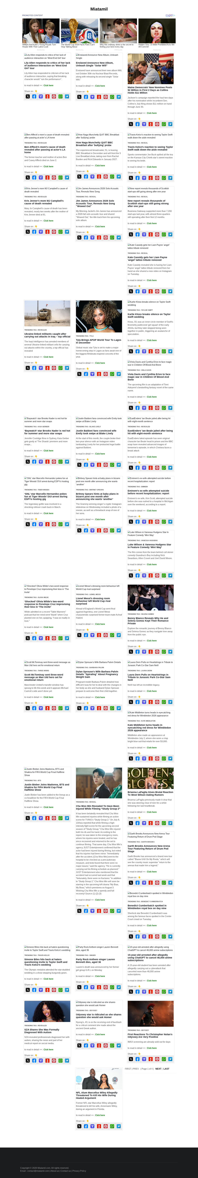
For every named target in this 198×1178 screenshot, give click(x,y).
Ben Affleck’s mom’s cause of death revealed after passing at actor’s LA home (44, 150)
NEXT (158, 1069)
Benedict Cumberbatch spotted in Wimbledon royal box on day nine (147, 907)
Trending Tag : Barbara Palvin (90, 667)
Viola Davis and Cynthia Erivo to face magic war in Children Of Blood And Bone (149, 377)
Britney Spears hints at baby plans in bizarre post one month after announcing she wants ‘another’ (97, 497)
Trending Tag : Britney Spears (90, 490)
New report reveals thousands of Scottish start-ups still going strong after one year (148, 203)
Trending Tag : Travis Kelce (37, 955)
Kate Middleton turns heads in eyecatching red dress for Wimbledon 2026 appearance (149, 728)
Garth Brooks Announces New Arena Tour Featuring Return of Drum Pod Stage (149, 849)
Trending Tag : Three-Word (36, 671)
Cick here (48, 85)
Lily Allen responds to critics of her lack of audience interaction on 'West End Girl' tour (47, 65)
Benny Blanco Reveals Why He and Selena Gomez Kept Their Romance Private (148, 621)
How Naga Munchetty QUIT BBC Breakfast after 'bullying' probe (94, 144)
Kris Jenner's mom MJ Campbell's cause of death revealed (44, 202)
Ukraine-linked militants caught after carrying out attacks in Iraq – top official (47, 335)
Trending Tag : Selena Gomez (141, 614)
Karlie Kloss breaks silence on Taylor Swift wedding (149, 315)
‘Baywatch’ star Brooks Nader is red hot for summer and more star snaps (47, 432)
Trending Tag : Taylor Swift (140, 310)
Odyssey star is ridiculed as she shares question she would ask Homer (98, 1016)
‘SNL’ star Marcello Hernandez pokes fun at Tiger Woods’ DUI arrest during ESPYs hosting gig (45, 497)
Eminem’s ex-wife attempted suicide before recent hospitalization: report (148, 492)
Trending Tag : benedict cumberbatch (145, 901)
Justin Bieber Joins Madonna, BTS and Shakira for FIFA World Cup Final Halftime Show (46, 787)
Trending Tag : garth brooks (141, 842)
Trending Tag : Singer (86, 955)
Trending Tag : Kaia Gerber (36, 427)
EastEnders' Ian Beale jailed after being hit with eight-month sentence (150, 432)
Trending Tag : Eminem (138, 487)
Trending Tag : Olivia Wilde (36, 597)
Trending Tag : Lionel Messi (88, 594)
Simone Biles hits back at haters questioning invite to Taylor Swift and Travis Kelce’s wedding (45, 962)
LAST (166, 1069)
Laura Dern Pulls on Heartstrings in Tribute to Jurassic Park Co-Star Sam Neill (149, 677)
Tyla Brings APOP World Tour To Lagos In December (98, 341)
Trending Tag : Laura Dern (140, 671)
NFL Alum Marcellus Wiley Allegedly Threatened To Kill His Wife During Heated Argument (96, 1095)
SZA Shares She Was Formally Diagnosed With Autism (41, 1031)
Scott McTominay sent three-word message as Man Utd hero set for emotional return (43, 677)
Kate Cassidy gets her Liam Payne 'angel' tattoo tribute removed (147, 258)
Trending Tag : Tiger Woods (36, 490)
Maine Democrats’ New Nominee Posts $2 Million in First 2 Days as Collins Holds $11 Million (150, 90)
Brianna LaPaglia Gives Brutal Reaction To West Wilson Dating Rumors (150, 793)
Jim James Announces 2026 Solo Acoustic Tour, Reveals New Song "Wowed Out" (95, 203)
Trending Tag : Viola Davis (139, 370)
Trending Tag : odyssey (86, 1010)
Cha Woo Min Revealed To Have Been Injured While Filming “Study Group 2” (98, 807)
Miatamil (99, 9)
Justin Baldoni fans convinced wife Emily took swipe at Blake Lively (96, 432)
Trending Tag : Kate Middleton (141, 721)
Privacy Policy (79, 1171)
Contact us (66, 1171)
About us (55, 1171)
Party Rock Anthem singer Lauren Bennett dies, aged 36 (95, 960)
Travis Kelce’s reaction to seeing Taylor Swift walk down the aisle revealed (150, 148)
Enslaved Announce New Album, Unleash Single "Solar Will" (94, 64)
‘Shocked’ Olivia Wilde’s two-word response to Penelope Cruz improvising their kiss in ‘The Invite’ (47, 604)
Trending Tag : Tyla (85, 336)
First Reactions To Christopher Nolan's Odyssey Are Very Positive (150, 1035)
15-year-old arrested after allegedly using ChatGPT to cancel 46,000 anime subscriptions (150, 958)
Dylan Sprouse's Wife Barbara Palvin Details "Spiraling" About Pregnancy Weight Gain (97, 674)
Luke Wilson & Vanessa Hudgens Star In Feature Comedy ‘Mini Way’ (149, 546)
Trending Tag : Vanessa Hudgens (143, 540)
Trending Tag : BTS (32, 781)
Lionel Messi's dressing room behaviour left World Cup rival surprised (93, 601)
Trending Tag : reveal (138, 143)
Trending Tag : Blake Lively (88, 427)
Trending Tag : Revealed (35, 143)
